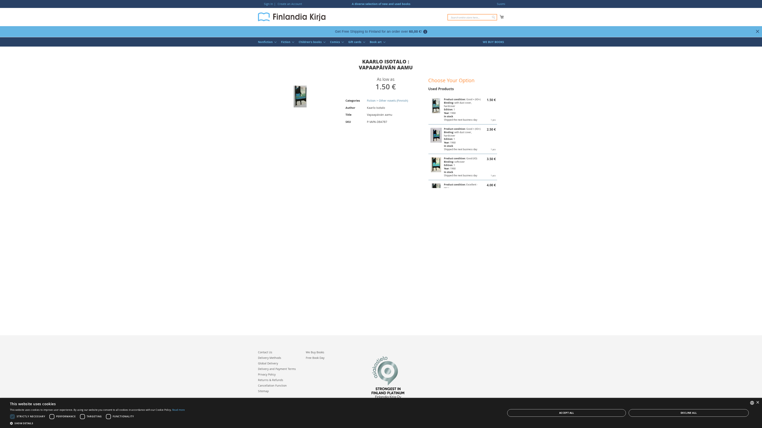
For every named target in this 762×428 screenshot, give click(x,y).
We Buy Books (315, 352)
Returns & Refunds (270, 380)
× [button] (757, 402)
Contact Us (265, 352)
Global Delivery (268, 363)
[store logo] (291, 16)
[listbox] (752, 403)
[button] (97, 423)
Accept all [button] (566, 413)
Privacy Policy (267, 374)
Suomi (501, 4)
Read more (178, 409)
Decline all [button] (689, 413)
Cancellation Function (272, 385)
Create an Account (290, 4)
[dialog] (381, 413)
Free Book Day (315, 358)
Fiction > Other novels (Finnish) (387, 100)
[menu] (381, 42)
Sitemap (263, 391)
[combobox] (472, 17)
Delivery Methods (269, 358)
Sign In (268, 4)
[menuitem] (266, 42)
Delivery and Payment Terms (277, 369)
